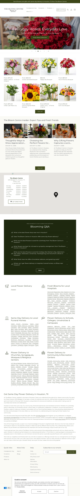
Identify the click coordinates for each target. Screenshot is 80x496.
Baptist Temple (27, 383)
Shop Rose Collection (40, 37)
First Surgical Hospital (56, 308)
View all (40, 111)
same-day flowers (60, 419)
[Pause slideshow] (48, 51)
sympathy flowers (71, 417)
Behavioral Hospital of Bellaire (66, 299)
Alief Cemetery (22, 327)
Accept (39, 491)
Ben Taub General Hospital (57, 301)
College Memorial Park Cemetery (28, 336)
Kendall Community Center (61, 375)
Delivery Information (33, 460)
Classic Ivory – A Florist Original (47, 106)
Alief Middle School (61, 335)
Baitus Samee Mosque (24, 381)
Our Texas (56, 380)
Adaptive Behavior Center (56, 326)
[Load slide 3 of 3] (40, 51)
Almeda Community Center (56, 361)
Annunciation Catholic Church (28, 368)
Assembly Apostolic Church (24, 377)
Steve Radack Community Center (62, 382)
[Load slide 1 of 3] (36, 51)
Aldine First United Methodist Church (23, 365)
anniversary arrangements (11, 417)
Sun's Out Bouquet (64, 105)
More (40, 270)
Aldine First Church (32, 363)
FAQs (31, 451)
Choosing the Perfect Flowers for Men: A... (39, 141)
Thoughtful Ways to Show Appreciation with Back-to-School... (15, 141)
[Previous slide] (32, 51)
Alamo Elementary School (63, 328)
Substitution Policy (35, 469)
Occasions (7, 454)
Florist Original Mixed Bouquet (28, 106)
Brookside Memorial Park (23, 333)
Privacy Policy (21, 486)
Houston (13, 289)
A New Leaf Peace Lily (10, 105)
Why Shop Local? (35, 456)
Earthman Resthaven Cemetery (21, 340)
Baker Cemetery (33, 327)
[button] (42, 8)
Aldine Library (63, 330)
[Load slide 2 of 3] (38, 51)
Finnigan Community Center (61, 369)
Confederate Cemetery (18, 338)
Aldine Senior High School (64, 331)
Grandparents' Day (9, 451)
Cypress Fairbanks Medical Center (64, 306)
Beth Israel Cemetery (17, 329)
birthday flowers (40, 415)
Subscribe (71, 452)
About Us (6, 459)
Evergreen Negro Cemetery (26, 345)
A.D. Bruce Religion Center (18, 363)
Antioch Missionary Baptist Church (21, 372)
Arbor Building (58, 342)
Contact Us (33, 454)
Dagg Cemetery (33, 338)
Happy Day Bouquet (46, 79)
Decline (56, 491)
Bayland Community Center (65, 364)
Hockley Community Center (62, 373)
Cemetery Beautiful (26, 334)
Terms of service (34, 472)
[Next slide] (44, 51)
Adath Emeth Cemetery (19, 324)
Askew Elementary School (57, 346)
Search (19, 451)
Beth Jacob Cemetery (31, 329)
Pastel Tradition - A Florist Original (11, 80)
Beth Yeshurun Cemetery (19, 331)
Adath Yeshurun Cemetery (26, 326)
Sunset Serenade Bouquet (29, 79)
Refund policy (34, 467)
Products (6, 456)
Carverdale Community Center (57, 366)
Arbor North (67, 342)
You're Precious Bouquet (66, 79)
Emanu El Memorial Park (23, 343)
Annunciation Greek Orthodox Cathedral (24, 370)
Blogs (18, 454)
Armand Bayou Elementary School (63, 344)
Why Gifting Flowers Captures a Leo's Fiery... (64, 141)
